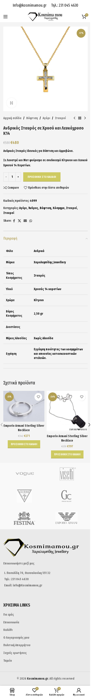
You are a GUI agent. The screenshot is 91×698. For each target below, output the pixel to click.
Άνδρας (33, 208)
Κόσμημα (58, 208)
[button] (24, 444)
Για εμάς (8, 615)
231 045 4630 (68, 5)
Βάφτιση (32, 118)
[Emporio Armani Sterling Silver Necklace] (23, 406)
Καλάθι (8, 630)
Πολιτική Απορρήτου (16, 645)
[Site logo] (46, 16)
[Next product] (85, 118)
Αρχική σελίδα (12, 118)
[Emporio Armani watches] (67, 518)
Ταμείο (7, 661)
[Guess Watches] (24, 496)
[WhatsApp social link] (30, 221)
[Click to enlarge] (12, 103)
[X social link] (19, 221)
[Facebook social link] (14, 221)
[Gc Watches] (67, 496)
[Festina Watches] (24, 518)
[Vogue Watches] (24, 474)
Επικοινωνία (11, 622)
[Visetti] (67, 474)
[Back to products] (79, 118)
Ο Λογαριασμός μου (16, 638)
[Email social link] (25, 221)
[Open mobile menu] (5, 16)
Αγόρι (46, 118)
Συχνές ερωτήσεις (15, 653)
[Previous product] (74, 118)
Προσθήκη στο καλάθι (42, 176)
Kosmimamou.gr (37, 679)
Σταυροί (60, 118)
